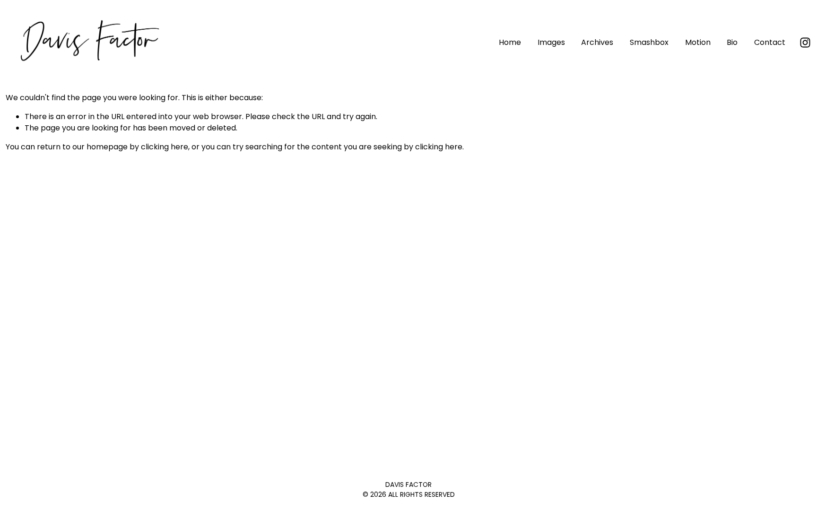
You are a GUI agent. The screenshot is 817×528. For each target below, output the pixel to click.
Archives (597, 42)
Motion (698, 42)
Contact (769, 42)
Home (510, 42)
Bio (732, 42)
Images (551, 42)
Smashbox (649, 42)
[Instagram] (805, 42)
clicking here (164, 146)
